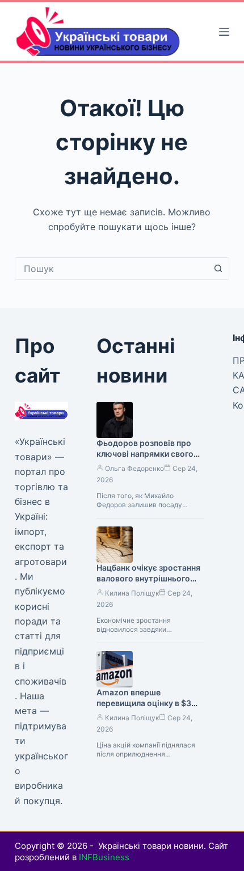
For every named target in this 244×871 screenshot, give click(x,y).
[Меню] (224, 32)
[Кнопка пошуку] (218, 268)
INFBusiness (104, 857)
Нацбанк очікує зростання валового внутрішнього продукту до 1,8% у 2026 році (148, 584)
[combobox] (111, 268)
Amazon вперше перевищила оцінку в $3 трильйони (143, 703)
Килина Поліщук (132, 593)
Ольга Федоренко (134, 468)
